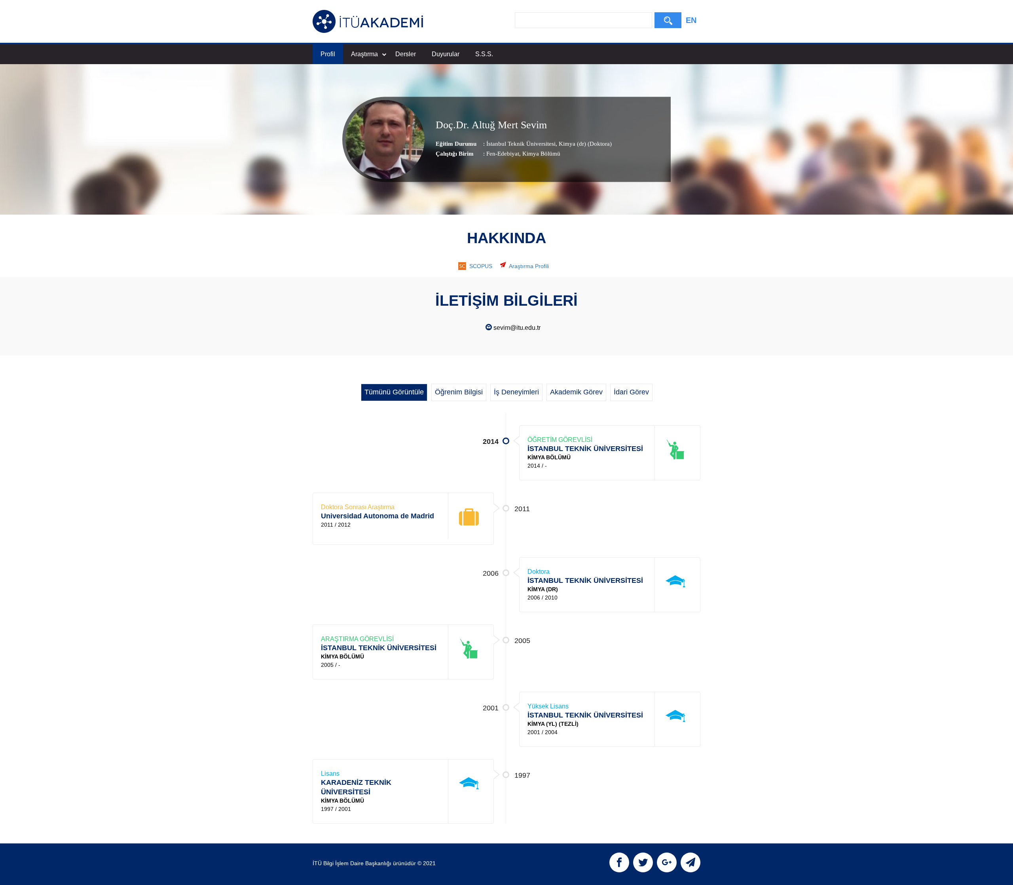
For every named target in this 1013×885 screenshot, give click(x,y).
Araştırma (364, 54)
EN (691, 20)
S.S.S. (484, 54)
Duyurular (445, 54)
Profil (328, 54)
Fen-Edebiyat (502, 153)
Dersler (405, 54)
